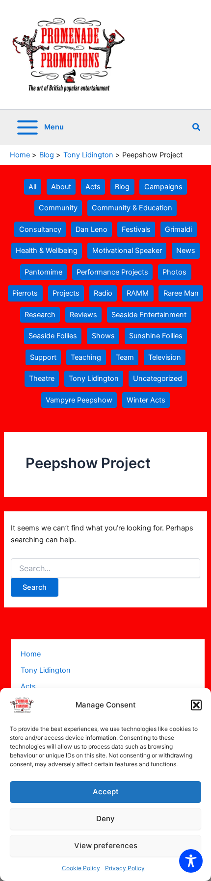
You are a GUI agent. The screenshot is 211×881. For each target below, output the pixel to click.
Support (43, 357)
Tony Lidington (94, 378)
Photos (174, 272)
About (61, 186)
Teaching (86, 357)
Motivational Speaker (127, 250)
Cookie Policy (81, 868)
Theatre (41, 378)
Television (164, 357)
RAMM (138, 293)
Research (40, 314)
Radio (103, 293)
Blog (122, 186)
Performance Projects (112, 272)
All (32, 186)
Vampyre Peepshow (79, 400)
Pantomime (43, 272)
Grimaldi (178, 229)
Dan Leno (91, 229)
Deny (105, 818)
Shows (103, 335)
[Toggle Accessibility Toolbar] (191, 861)
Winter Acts (146, 400)
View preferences (105, 845)
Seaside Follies (52, 335)
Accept (106, 791)
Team (125, 357)
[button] (196, 705)
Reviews (83, 314)
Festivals (136, 229)
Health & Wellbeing (47, 250)
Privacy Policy (125, 868)
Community (58, 207)
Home (31, 654)
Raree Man (181, 293)
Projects (66, 293)
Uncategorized (157, 378)
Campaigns (163, 186)
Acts (93, 186)
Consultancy (40, 229)
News (185, 250)
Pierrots (25, 293)
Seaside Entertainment (148, 314)
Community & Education (132, 207)
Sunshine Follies (156, 335)
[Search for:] (105, 568)
